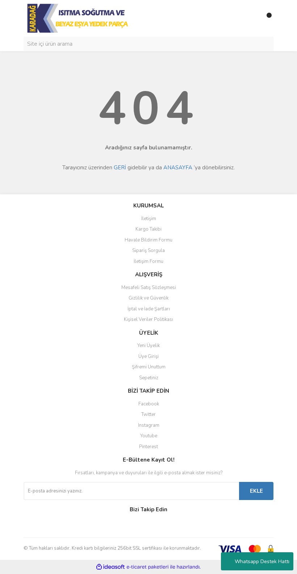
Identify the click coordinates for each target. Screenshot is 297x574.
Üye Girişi (148, 356)
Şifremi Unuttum (149, 367)
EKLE (256, 491)
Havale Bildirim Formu (148, 240)
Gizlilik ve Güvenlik (148, 298)
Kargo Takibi (148, 229)
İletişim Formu (148, 261)
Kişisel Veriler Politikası (148, 319)
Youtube (148, 436)
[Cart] (266, 18)
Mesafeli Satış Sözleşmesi (148, 287)
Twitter (148, 414)
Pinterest (148, 446)
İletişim (148, 218)
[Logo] (78, 18)
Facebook (148, 404)
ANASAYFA (177, 167)
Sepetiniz (148, 378)
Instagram (148, 425)
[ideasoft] (110, 566)
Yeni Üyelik (148, 345)
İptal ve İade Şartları (148, 309)
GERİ (120, 167)
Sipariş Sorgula (148, 250)
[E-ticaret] (147, 566)
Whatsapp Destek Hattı (262, 561)
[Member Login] (252, 18)
